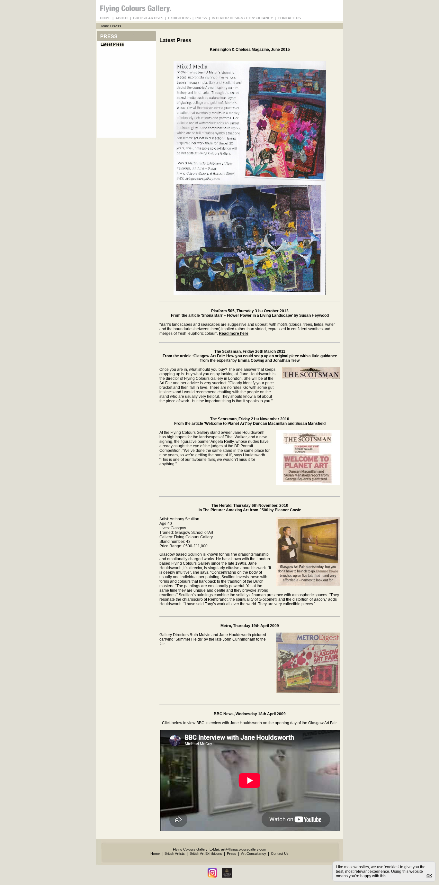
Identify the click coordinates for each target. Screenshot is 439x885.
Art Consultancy (253, 853)
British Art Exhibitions (206, 853)
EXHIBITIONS (179, 18)
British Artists (175, 853)
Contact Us (280, 853)
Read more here (233, 333)
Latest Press (112, 44)
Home (104, 26)
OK (429, 876)
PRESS (201, 18)
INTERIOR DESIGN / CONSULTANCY (242, 18)
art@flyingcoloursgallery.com (243, 849)
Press (231, 853)
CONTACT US (289, 18)
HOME (105, 18)
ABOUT (121, 18)
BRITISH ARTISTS (148, 18)
